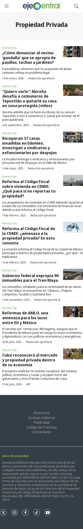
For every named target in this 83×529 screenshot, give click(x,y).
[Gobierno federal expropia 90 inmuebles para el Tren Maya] (73, 274)
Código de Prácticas (41, 427)
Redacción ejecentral (41, 78)
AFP (28, 384)
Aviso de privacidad (15, 456)
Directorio (41, 412)
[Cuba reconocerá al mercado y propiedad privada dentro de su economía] (73, 354)
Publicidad (42, 422)
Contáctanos (41, 431)
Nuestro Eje (9, 48)
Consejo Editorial (41, 417)
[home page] (41, 6)
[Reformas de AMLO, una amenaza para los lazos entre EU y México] (73, 311)
